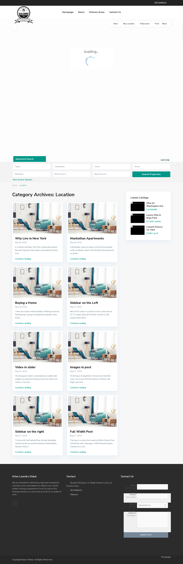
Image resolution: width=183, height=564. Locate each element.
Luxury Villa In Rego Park (153, 216)
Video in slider (25, 367)
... (19, 253)
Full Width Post (81, 432)
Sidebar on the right (29, 432)
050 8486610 (76, 490)
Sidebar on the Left (84, 303)
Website (74, 494)
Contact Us (115, 12)
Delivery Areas (97, 12)
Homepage (67, 12)
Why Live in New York (30, 238)
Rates (81, 12)
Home (14, 185)
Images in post (80, 367)
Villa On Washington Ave (154, 204)
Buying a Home (26, 303)
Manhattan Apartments (87, 238)
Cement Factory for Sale (154, 228)
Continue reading (23, 259)
